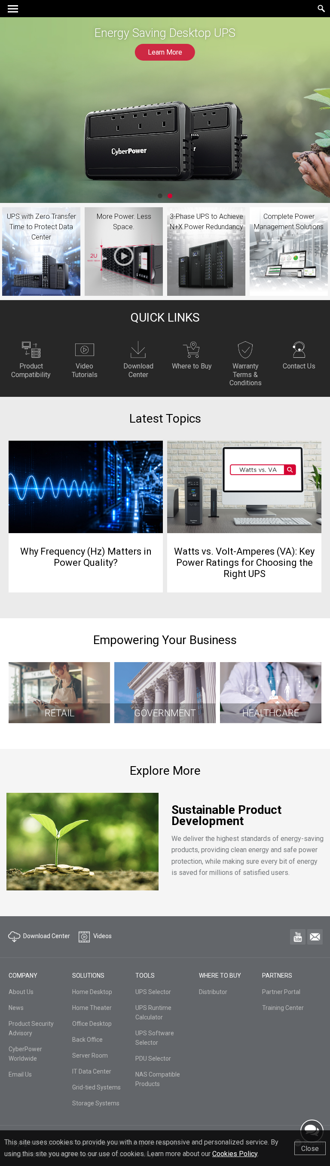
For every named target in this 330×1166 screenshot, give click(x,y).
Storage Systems (95, 1103)
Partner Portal (281, 991)
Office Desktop (92, 1023)
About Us (21, 991)
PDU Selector (153, 1058)
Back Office (87, 1039)
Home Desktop (92, 991)
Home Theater (92, 1007)
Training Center (283, 1007)
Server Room (90, 1055)
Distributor (213, 991)
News (16, 1007)
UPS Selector (153, 991)
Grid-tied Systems (96, 1087)
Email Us (20, 1074)
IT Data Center (91, 1071)
